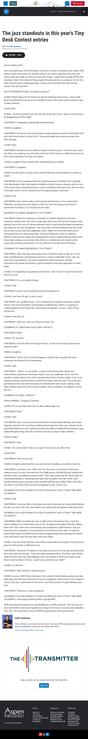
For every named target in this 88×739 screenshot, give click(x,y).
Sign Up (44, 685)
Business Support (56, 716)
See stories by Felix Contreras (29, 630)
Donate (78, 3)
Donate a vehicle (56, 714)
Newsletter (37, 721)
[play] (6, 11)
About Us (36, 712)
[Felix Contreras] (7, 622)
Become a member (57, 712)
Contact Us (37, 720)
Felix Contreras (15, 46)
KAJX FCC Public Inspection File (74, 720)
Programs (71, 714)
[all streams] (84, 11)
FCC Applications (74, 718)
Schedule (71, 712)
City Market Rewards (57, 721)
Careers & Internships (40, 718)
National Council (56, 720)
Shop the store (55, 718)
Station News (37, 716)
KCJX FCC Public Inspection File (74, 724)
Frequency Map (73, 716)
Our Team (36, 714)
